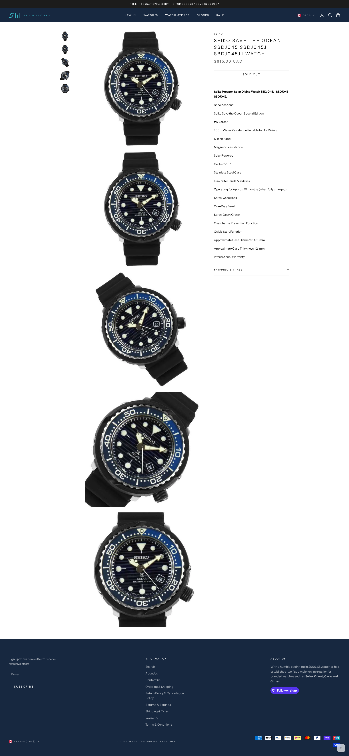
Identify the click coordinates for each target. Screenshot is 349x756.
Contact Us (153, 680)
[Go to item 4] (65, 75)
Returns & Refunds (158, 704)
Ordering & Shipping (159, 686)
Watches (150, 15)
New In (130, 15)
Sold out (251, 74)
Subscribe (24, 686)
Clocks (203, 15)
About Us (151, 673)
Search (150, 666)
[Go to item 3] (65, 62)
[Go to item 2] (65, 49)
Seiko (218, 33)
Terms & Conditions (158, 724)
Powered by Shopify (161, 741)
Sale (220, 15)
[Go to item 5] (65, 89)
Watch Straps (177, 15)
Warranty (151, 718)
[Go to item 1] (65, 36)
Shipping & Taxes (157, 711)
